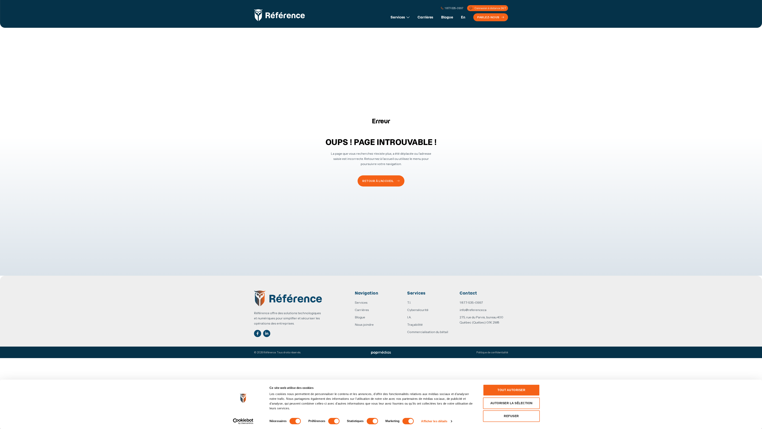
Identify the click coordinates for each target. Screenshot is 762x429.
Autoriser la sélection (511, 403)
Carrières (425, 17)
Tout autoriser (511, 390)
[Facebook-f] (257, 333)
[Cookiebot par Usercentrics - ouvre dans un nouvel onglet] (243, 421)
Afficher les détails (434, 421)
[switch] (334, 421)
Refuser (511, 416)
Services (398, 17)
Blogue (447, 17)
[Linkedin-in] (266, 333)
